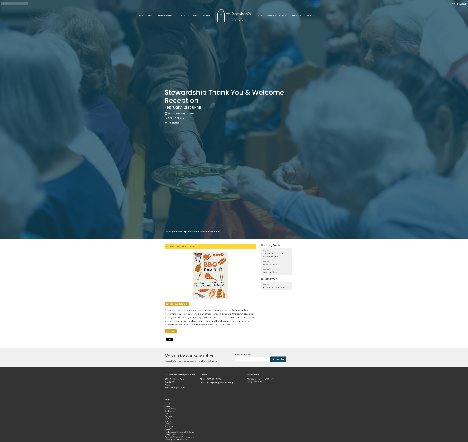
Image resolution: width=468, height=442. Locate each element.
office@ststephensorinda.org (220, 382)
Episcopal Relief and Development (179, 437)
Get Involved (182, 15)
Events (168, 231)
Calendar (205, 15)
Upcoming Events (270, 245)
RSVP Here (170, 331)
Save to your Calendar (176, 304)
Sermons (271, 15)
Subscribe (278, 359)
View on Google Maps (175, 387)
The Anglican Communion (176, 440)
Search (452, 4)
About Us (311, 15)
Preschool (297, 15)
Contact (283, 15)
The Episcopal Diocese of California (179, 432)
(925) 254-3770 (214, 379)
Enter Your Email (243, 354)
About (151, 15)
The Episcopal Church (174, 434)
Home (141, 15)
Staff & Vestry (165, 15)
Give (195, 15)
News (260, 15)
